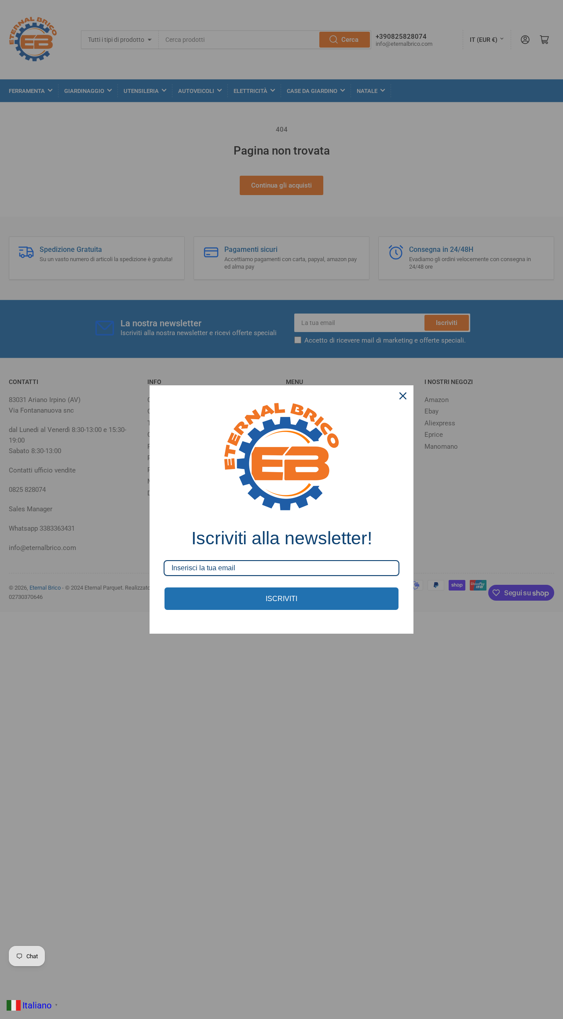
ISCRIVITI (281, 598)
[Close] (402, 395)
